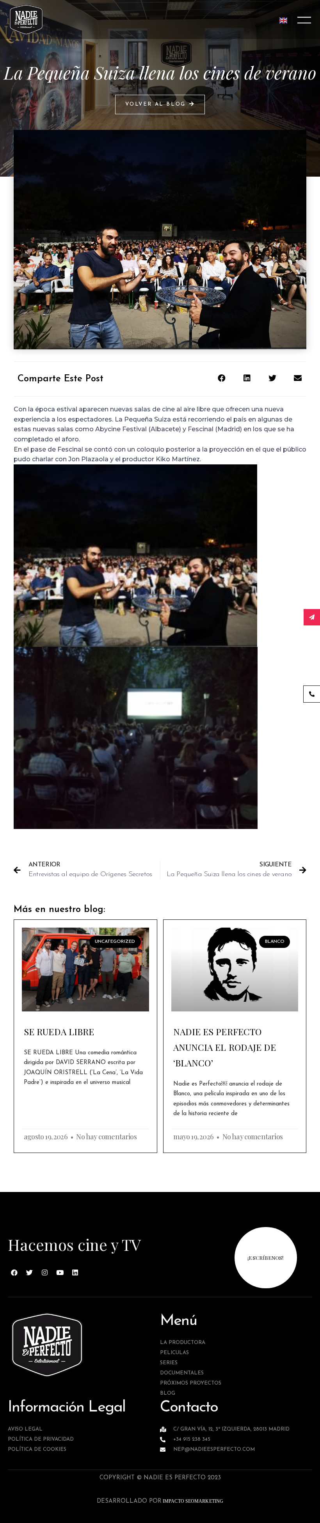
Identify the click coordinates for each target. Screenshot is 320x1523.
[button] (159, 104)
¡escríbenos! (265, 1257)
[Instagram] (45, 1272)
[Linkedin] (75, 1272)
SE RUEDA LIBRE (59, 1031)
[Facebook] (14, 1272)
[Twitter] (29, 1272)
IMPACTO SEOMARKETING (192, 1501)
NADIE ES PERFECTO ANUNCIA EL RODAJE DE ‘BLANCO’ (224, 1047)
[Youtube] (60, 1272)
